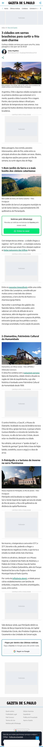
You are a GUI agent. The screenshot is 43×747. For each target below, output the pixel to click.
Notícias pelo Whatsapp (13, 723)
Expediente (26, 714)
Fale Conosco (10, 717)
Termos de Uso (10, 720)
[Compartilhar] (40, 2)
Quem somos (10, 711)
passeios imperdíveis (18, 287)
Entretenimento (35, 8)
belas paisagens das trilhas (16, 250)
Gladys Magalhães (13, 51)
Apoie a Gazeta (28, 720)
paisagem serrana (31, 373)
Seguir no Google (22, 731)
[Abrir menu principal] (2, 2)
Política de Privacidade (30, 717)
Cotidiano (25, 8)
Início (3, 28)
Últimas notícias (15, 8)
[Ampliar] (39, 65)
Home (6, 8)
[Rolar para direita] (40, 8)
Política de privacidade (16, 737)
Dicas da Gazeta (12, 28)
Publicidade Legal (11, 714)
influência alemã (19, 578)
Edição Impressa (28, 711)
